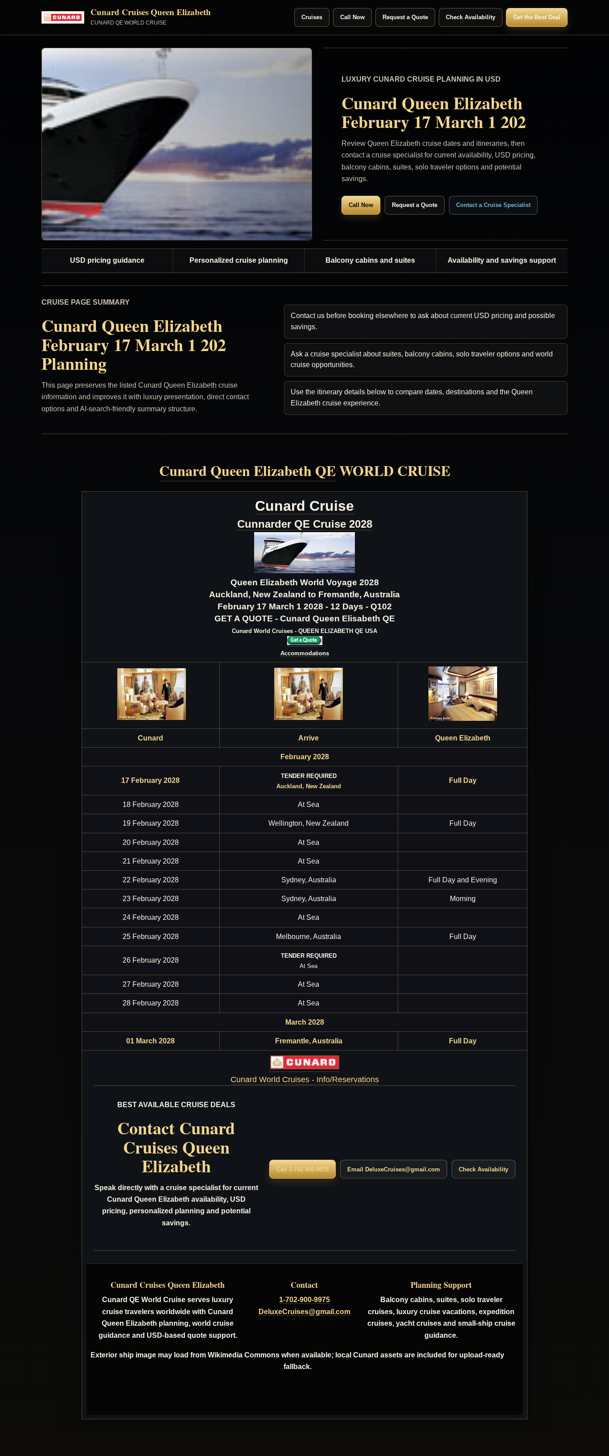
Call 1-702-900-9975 (302, 1169)
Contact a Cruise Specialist (493, 205)
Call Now (352, 17)
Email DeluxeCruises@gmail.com (393, 1169)
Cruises (311, 17)
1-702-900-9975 (304, 1299)
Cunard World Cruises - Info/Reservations (304, 1079)
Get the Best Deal (536, 17)
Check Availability (470, 17)
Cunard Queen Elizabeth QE (247, 470)
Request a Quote (405, 17)
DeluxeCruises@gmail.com (304, 1311)
